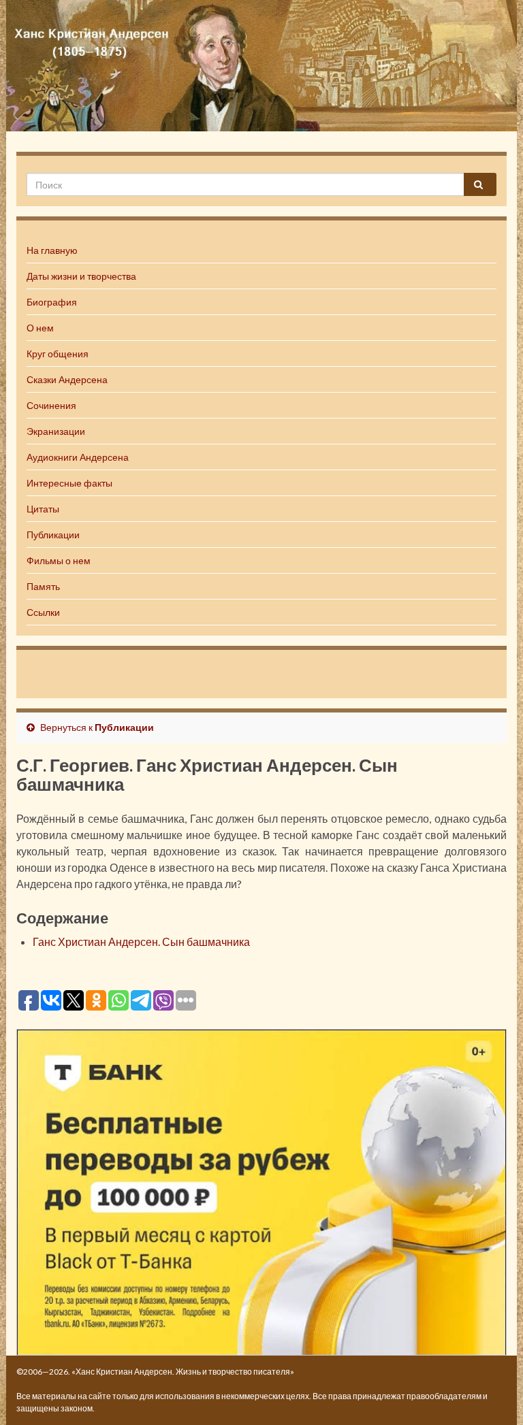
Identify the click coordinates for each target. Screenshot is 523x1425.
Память (43, 586)
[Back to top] (492, 1394)
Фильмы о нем (59, 560)
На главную (52, 250)
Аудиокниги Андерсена (78, 457)
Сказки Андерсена (67, 379)
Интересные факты (69, 483)
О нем (40, 327)
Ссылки (43, 612)
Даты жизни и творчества (81, 276)
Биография (52, 302)
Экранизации (56, 431)
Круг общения (58, 353)
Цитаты (43, 508)
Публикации (53, 534)
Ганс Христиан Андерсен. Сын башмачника (141, 941)
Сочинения (51, 405)
